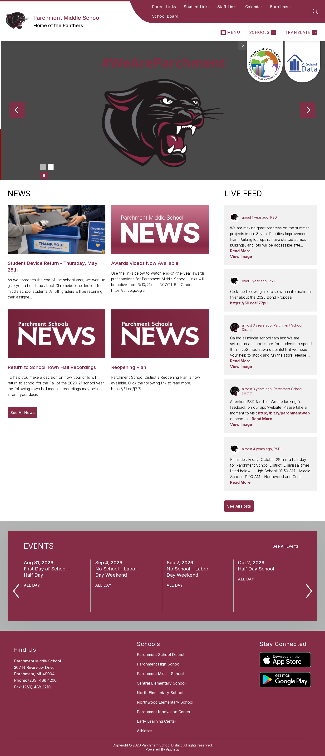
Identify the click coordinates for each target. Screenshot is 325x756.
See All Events (286, 546)
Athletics (144, 730)
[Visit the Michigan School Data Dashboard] (302, 61)
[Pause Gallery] (44, 175)
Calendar (253, 6)
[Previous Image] (17, 110)
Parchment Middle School (160, 673)
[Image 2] (51, 167)
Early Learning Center (156, 721)
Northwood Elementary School (165, 702)
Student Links (197, 6)
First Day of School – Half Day (47, 572)
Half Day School (257, 569)
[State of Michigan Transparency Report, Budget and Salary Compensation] (265, 61)
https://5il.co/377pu (249, 303)
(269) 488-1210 (37, 687)
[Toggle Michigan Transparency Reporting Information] (242, 45)
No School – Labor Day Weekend (116, 572)
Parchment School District (160, 654)
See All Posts (239, 506)
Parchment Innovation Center (164, 711)
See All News (22, 412)
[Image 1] (43, 167)
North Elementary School (160, 692)
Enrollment (280, 6)
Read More (240, 250)
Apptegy (173, 749)
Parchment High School (158, 664)
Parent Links (164, 6)
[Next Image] (307, 110)
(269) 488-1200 (42, 680)
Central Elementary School (161, 683)
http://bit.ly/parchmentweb (284, 413)
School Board (165, 16)
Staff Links (227, 6)
